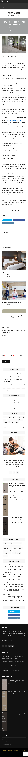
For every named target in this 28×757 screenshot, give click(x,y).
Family (4, 545)
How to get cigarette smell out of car (12, 390)
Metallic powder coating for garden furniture (14, 400)
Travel (12, 422)
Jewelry (20, 548)
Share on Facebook (10, 210)
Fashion (9, 417)
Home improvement (7, 548)
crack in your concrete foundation (14, 170)
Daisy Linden (14, 12)
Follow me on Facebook (19, 219)
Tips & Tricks (6, 422)
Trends (16, 422)
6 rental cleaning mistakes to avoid (11, 302)
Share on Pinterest (15, 210)
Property (5, 215)
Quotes (20, 419)
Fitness (9, 545)
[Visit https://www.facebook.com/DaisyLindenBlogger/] (10, 472)
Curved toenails (7, 565)
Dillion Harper (4, 741)
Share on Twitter (12, 210)
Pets (13, 553)
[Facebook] (11, 5)
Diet (14, 543)
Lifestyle (15, 419)
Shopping (5, 555)
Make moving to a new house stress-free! (13, 584)
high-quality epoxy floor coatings (14, 120)
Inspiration (10, 419)
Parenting (10, 550)
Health (18, 417)
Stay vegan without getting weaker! (12, 574)
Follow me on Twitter (6, 219)
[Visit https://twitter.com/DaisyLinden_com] (14, 472)
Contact (23, 750)
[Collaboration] (12, 646)
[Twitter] (14, 5)
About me (9, 750)
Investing (15, 548)
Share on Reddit (18, 210)
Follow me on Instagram (7, 222)
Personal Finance (7, 553)
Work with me (16, 750)
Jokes (3, 739)
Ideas (4, 419)
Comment (4, 335)
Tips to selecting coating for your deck (12, 408)
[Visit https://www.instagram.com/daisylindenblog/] (17, 472)
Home (20, 56)
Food (14, 417)
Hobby (19, 545)
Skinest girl (4, 742)
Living (4, 550)
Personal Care (16, 550)
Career (4, 543)
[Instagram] (17, 5)
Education (19, 543)
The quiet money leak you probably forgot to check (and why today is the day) (17, 485)
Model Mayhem (6, 594)
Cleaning (10, 543)
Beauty (4, 417)
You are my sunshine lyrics (7, 744)
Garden (14, 545)
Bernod (22, 755)
